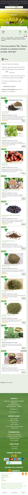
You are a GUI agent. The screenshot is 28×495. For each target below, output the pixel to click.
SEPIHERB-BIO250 (5, 266)
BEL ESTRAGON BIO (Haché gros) (9, 339)
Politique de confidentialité (14, 434)
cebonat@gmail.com (14, 412)
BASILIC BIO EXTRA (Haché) (7, 137)
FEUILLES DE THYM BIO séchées (8, 315)
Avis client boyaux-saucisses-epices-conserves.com (14, 427)
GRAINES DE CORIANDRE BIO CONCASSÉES (11, 189)
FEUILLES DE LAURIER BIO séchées (9, 364)
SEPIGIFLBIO (4, 242)
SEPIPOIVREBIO (5, 113)
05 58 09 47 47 (11, 7)
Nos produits (14, 446)
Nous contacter (14, 424)
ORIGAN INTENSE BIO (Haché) (8, 290)
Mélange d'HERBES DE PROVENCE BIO (10, 265)
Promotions (14, 448)
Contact (20, 7)
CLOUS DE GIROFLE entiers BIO (8, 241)
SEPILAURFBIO (5, 366)
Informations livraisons (14, 467)
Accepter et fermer (23, 493)
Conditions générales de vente (14, 436)
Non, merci (4, 492)
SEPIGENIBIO (4, 216)
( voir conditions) (10, 91)
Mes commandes (14, 420)
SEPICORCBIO (5, 191)
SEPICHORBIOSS (5, 165)
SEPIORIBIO (4, 292)
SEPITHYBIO (4, 316)
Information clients (14, 438)
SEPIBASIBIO (4, 138)
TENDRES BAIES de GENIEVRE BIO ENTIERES (11, 215)
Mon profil (14, 422)
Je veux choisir (14, 492)
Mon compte (14, 418)
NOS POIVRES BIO (5, 112)
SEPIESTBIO (4, 340)
